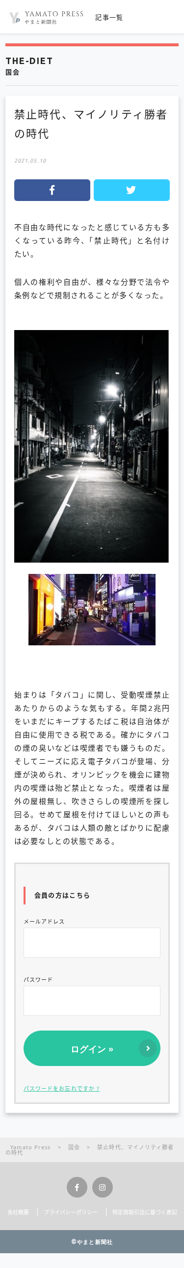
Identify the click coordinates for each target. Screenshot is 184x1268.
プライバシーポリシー (71, 1212)
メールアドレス (44, 921)
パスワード (38, 979)
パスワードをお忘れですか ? (62, 1088)
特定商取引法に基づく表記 (144, 1212)
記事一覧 (109, 17)
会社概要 (18, 1212)
